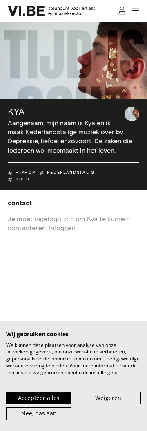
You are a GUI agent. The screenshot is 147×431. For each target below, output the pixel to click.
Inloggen (62, 228)
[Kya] (132, 114)
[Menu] (136, 11)
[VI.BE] (51, 11)
